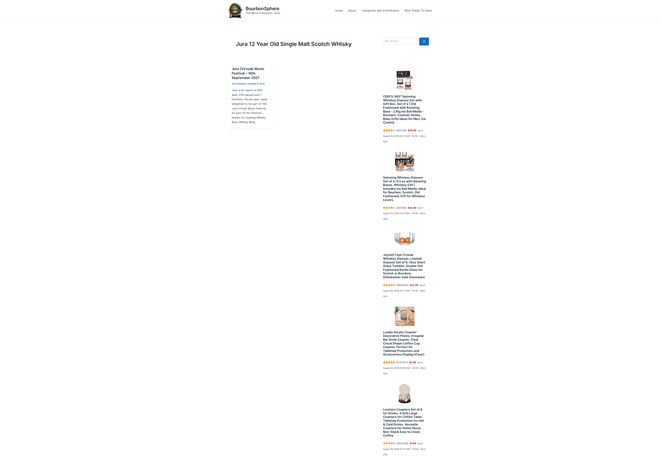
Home (339, 10)
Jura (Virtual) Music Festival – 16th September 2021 (248, 73)
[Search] (424, 41)
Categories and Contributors (380, 10)
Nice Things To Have (418, 10)
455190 (401, 207)
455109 (401, 130)
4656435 (402, 285)
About (352, 10)
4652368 (402, 443)
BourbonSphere (262, 8)
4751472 (402, 362)
